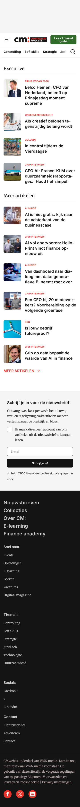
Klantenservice (15, 725)
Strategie (10, 639)
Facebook (11, 691)
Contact (9, 741)
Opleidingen (13, 563)
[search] (72, 51)
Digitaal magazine (17, 595)
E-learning (16, 526)
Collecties (15, 510)
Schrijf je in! (40, 463)
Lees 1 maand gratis (63, 39)
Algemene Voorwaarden (45, 777)
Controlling (12, 623)
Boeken (9, 579)
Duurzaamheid (15, 663)
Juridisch (10, 647)
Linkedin (10, 707)
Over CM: (15, 518)
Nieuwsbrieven (21, 502)
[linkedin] (32, 794)
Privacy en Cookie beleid (21, 782)
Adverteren (12, 733)
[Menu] (7, 39)
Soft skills (11, 631)
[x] (20, 794)
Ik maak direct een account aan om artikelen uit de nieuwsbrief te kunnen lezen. (43, 434)
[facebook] (8, 794)
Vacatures (11, 587)
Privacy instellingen (57, 782)
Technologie (13, 655)
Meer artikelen (19, 195)
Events (9, 555)
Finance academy (25, 534)
